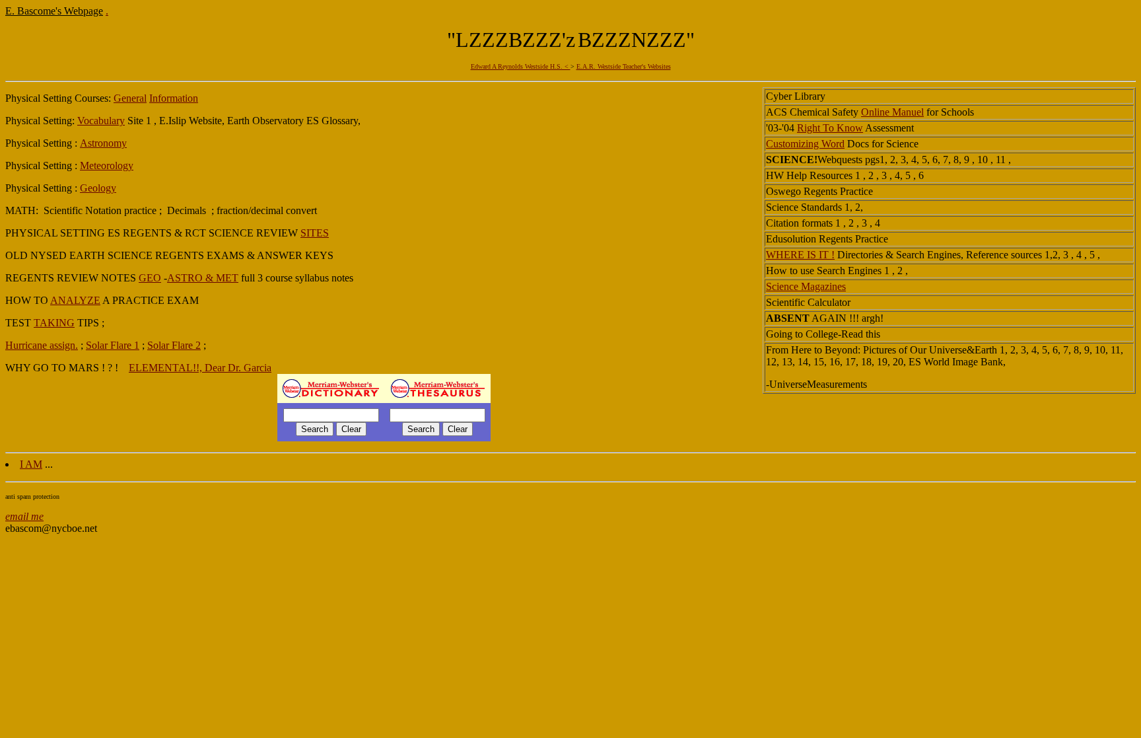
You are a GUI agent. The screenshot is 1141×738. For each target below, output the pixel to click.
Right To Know (830, 127)
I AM (31, 464)
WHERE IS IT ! (800, 254)
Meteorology (106, 165)
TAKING (54, 322)
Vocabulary (101, 120)
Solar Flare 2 (174, 345)
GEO (150, 277)
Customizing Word (805, 143)
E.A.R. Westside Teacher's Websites (623, 66)
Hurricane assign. (41, 345)
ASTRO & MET (202, 277)
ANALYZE (75, 300)
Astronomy (103, 143)
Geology (98, 188)
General (130, 98)
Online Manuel (892, 112)
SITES (314, 233)
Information (173, 98)
